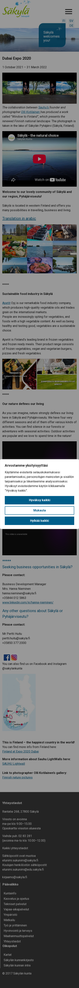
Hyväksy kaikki (39, 500)
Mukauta (39, 510)
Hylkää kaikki (39, 520)
